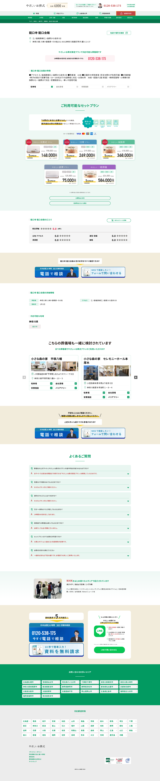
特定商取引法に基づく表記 (37, 754)
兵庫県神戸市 (67, 691)
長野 (92, 726)
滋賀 (25, 730)
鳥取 (82, 730)
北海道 (25, 721)
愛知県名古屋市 (107, 686)
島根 (92, 730)
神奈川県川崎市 (126, 682)
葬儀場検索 (106, 13)
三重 (131, 726)
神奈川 (35, 726)
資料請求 (119, 17)
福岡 (53, 735)
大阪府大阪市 (28, 691)
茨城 (92, 721)
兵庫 (53, 730)
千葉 (131, 721)
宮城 (53, 721)
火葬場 (41, 17)
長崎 (73, 735)
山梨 (82, 726)
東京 (25, 726)
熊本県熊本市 (48, 696)
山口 (121, 730)
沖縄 (121, 735)
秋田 (63, 721)
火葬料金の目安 (80, 198)
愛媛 (34, 735)
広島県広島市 (106, 691)
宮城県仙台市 (48, 682)
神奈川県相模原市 (30, 686)
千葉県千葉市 (86, 682)
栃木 (102, 721)
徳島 (131, 730)
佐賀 (63, 735)
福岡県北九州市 (126, 691)
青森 (34, 721)
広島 (111, 730)
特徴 (37, 13)
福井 (73, 726)
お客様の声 (83, 13)
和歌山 (73, 730)
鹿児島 (112, 735)
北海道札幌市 (28, 682)
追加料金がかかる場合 (80, 203)
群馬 (111, 721)
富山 (53, 726)
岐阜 (102, 726)
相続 (96, 17)
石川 (63, 726)
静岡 (111, 726)
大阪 (44, 730)
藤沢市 (34, 326)
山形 (73, 721)
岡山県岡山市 (86, 691)
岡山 (102, 730)
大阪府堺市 (47, 691)
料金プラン (60, 13)
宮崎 (102, 735)
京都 (34, 730)
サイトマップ (33, 761)
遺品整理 (85, 17)
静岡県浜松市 (86, 686)
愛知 (121, 726)
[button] (135, 377)
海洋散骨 (74, 17)
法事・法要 (52, 17)
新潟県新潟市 (48, 686)
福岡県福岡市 (28, 696)
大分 (92, 735)
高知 (44, 735)
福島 (82, 721)
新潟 (44, 726)
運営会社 (130, 17)
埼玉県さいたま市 (68, 682)
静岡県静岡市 (67, 686)
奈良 (63, 730)
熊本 (82, 735)
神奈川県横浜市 (107, 682)
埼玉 (121, 721)
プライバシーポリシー (35, 752)
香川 (25, 735)
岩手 (44, 721)
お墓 (63, 17)
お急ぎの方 (128, 13)
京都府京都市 (125, 686)
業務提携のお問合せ (35, 759)
